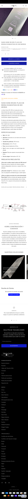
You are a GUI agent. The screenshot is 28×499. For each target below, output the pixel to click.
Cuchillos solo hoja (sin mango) (9, 439)
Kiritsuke (3, 459)
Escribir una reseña (14, 294)
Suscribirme (14, 345)
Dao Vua (3, 392)
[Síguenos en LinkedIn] (9, 482)
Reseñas (3, 365)
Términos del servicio (6, 375)
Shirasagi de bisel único (7, 400)
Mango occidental (5, 476)
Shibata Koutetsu (5, 424)
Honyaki (3, 454)
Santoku (3, 468)
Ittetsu (3, 407)
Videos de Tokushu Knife (7, 368)
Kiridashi (3, 456)
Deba (2, 444)
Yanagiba (3, 478)
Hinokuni (3, 405)
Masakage (3, 409)
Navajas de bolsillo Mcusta (7, 461)
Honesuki (3, 446)
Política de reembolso (6, 378)
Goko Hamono (4, 395)
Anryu (2, 390)
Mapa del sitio (4, 383)
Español (13, 486)
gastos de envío (16, 49)
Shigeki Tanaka (5, 427)
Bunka (2, 441)
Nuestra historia (5, 363)
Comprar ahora (14, 63)
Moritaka (3, 412)
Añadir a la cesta (14, 59)
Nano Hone (4, 414)
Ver (6, 276)
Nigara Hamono (5, 417)
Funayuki (3, 449)
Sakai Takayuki (4, 419)
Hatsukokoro (4, 397)
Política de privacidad (6, 380)
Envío (2, 373)
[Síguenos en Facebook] (2, 482)
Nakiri (2, 463)
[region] (14, 312)
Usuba (2, 473)
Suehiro (3, 422)
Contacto (3, 370)
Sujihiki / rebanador (6, 471)
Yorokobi (3, 402)
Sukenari (3, 429)
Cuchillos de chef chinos (7, 436)
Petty (2, 466)
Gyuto (2, 451)
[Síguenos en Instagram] (5, 482)
